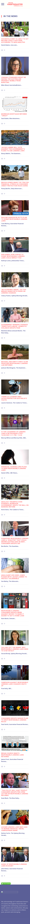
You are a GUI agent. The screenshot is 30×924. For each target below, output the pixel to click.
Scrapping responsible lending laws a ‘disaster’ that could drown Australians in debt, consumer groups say (14, 541)
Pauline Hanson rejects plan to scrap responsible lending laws (14, 219)
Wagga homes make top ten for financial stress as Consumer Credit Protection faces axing (15, 184)
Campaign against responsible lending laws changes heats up (14, 684)
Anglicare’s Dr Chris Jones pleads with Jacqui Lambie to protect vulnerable (14, 577)
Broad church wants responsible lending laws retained (12, 755)
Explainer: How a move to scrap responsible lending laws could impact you (13, 256)
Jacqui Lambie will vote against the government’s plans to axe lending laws (13, 149)
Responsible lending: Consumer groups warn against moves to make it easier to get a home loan (12, 613)
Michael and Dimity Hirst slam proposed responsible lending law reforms (14, 363)
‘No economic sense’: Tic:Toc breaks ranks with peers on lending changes (13, 291)
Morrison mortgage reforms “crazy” (14, 115)
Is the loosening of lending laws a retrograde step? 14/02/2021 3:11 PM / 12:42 (13, 433)
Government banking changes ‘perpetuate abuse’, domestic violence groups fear (14, 326)
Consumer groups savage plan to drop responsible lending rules (14, 720)
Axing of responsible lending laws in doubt (14, 865)
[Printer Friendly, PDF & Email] (6, 883)
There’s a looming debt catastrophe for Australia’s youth (14, 398)
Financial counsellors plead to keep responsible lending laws (14, 468)
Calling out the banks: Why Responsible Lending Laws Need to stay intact (14, 649)
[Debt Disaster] (15, 4)
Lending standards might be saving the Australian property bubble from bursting (13, 80)
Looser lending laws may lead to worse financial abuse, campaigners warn (14, 829)
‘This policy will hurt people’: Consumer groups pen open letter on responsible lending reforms (14, 793)
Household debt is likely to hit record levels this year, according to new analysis (14, 40)
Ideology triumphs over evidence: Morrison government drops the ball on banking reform (15, 504)
